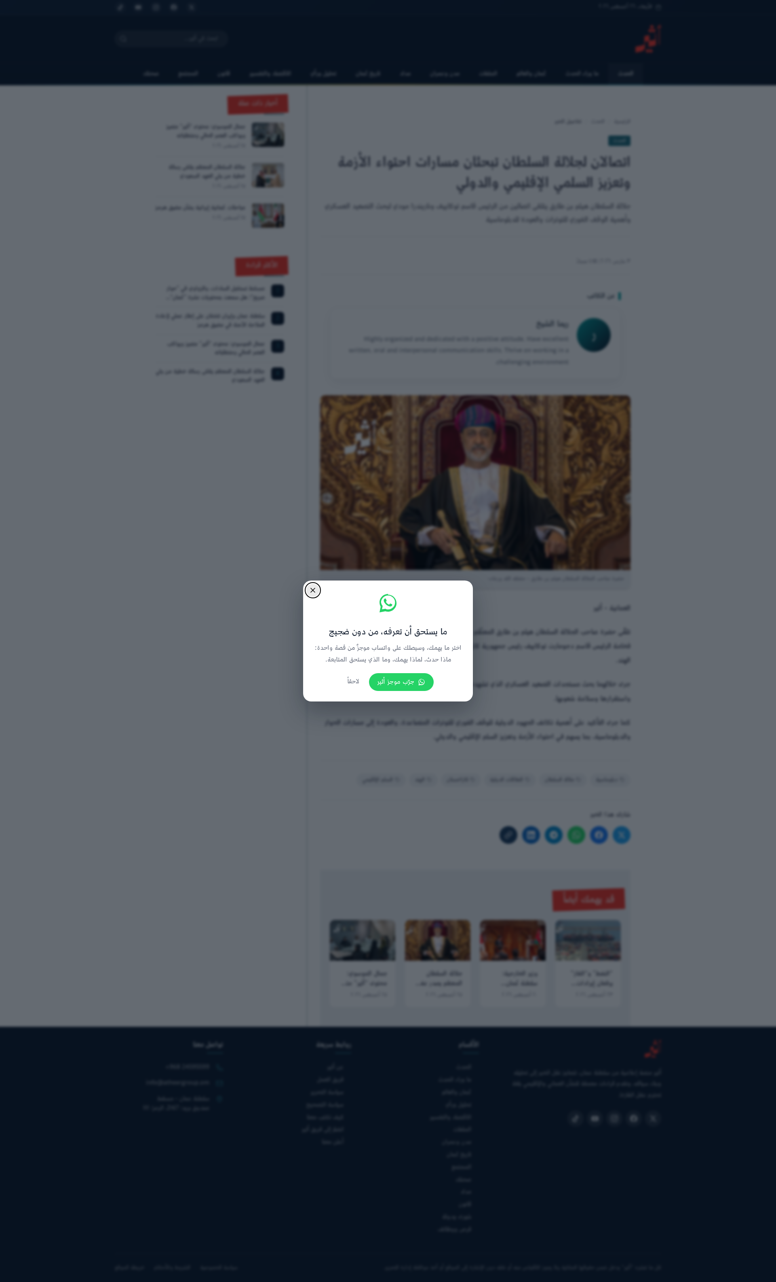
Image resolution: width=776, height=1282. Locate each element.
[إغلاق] (312, 590)
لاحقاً (353, 682)
